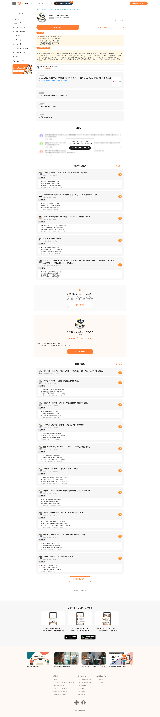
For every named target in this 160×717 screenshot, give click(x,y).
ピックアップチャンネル (20, 48)
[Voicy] (23, 3)
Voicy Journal (99, 679)
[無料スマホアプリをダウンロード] (22, 69)
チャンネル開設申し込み (84, 679)
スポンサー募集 (82, 685)
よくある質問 (81, 691)
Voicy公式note (99, 682)
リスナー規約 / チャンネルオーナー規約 (63, 682)
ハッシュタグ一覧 (18, 61)
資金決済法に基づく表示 (59, 694)
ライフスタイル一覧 (19, 27)
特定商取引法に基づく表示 (59, 691)
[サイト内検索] (49, 3)
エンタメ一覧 (17, 40)
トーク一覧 (16, 36)
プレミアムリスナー (19, 52)
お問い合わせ (81, 694)
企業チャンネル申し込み (84, 682)
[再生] (120, 174)
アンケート (81, 688)
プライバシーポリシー (58, 685)
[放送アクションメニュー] (122, 21)
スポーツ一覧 (17, 44)
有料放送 (15, 57)
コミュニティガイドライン (59, 688)
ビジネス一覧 (17, 23)
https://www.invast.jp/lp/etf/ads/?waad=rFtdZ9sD (53, 80)
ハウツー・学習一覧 (19, 31)
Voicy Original (17, 19)
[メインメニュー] (14, 3)
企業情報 (54, 679)
